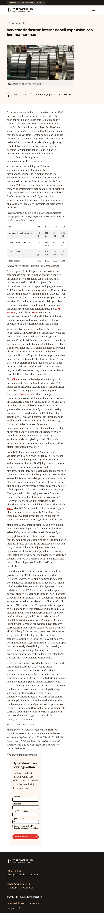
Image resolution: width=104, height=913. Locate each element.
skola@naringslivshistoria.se (22, 874)
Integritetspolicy (15, 908)
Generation (36, 897)
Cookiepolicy (34, 903)
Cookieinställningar (16, 903)
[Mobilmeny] (93, 10)
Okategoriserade (17, 23)
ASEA (14, 379)
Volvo (10, 508)
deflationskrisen (25, 394)
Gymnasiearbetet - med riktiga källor (25, 3)
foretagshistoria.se (17, 884)
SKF (35, 312)
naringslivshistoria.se (18, 888)
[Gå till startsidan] (20, 9)
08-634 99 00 (14, 871)
